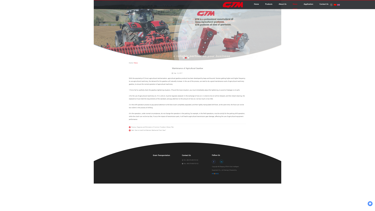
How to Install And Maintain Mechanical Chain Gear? (150, 130)
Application (308, 4)
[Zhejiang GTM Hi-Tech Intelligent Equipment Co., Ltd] (233, 7)
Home (256, 4)
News (295, 4)
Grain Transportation (161, 155)
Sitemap (226, 170)
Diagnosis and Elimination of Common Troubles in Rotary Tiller (155, 127)
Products (268, 4)
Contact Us (324, 4)
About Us (282, 4)
